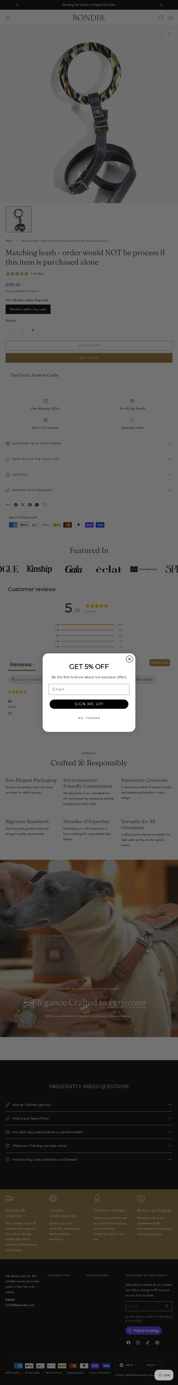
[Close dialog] (129, 659)
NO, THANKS (89, 718)
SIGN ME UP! (89, 704)
